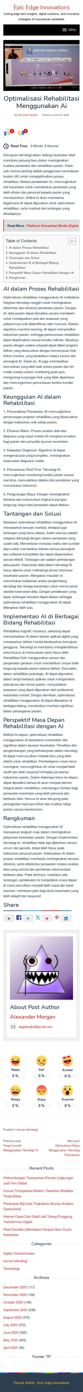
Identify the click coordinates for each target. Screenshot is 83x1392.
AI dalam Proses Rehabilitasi (29, 247)
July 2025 (10, 1324)
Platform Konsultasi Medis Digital (53, 225)
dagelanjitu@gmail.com (35, 1026)
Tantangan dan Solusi (24, 257)
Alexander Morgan (32, 1016)
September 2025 (15, 1309)
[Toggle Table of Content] (70, 241)
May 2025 (10, 1340)
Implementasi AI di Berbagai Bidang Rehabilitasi (34, 265)
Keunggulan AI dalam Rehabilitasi (32, 252)
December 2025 (15, 1287)
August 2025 (12, 1317)
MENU (72, 30)
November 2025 (15, 1294)
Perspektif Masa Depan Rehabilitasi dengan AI (41, 272)
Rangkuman (17, 277)
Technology (11, 1268)
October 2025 (13, 1302)
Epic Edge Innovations (42, 7)
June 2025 (10, 1332)
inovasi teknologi (27, 1129)
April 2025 (10, 1347)
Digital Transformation (19, 1253)
